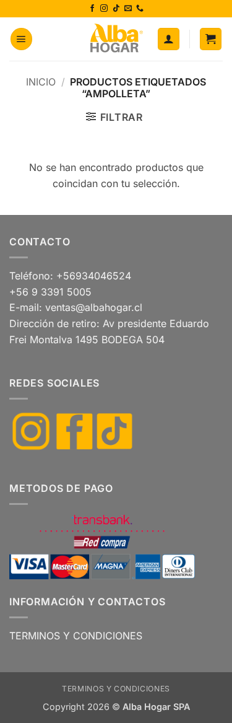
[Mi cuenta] (168, 39)
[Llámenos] (140, 8)
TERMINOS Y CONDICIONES (75, 635)
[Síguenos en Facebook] (92, 8)
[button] (21, 39)
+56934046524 (93, 275)
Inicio (41, 82)
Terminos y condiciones (116, 688)
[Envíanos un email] (128, 8)
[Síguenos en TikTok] (116, 8)
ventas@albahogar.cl (93, 307)
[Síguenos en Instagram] (104, 8)
